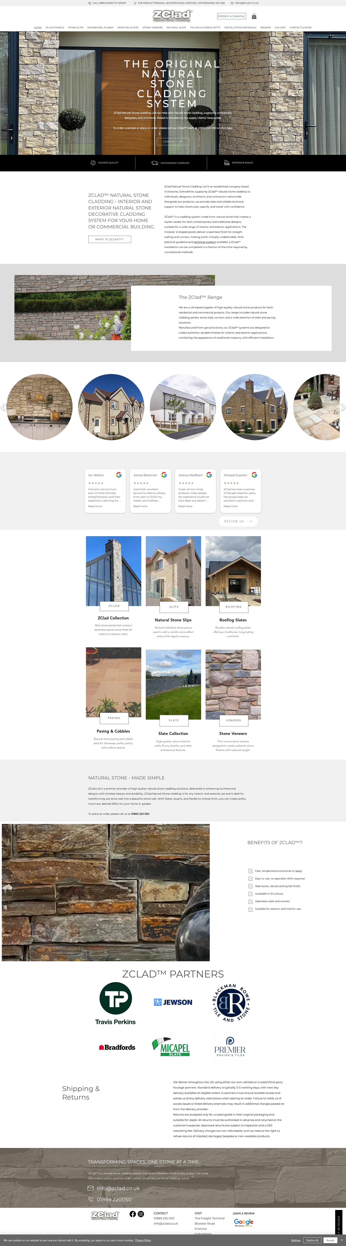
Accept (330, 1240)
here (229, 128)
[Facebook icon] (133, 1214)
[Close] (342, 1240)
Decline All (312, 1240)
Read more (95, 506)
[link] (254, 16)
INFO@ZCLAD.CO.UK (247, 3)
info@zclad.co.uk (118, 1188)
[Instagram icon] (141, 1214)
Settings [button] (295, 1240)
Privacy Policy (143, 1240)
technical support (205, 242)
